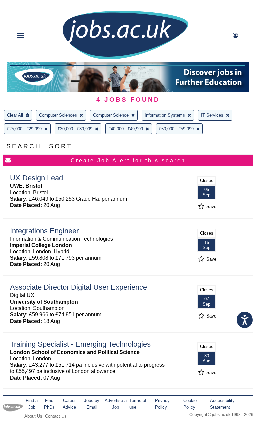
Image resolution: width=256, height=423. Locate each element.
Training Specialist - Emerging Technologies (80, 344)
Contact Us (56, 416)
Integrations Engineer (44, 231)
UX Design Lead (36, 178)
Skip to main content (27, 6)
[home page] (125, 59)
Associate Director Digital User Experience (78, 287)
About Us (33, 416)
